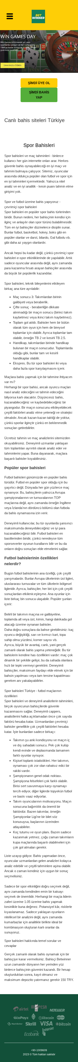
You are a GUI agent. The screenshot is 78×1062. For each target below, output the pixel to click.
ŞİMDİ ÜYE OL (39, 83)
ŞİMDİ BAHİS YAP (39, 94)
